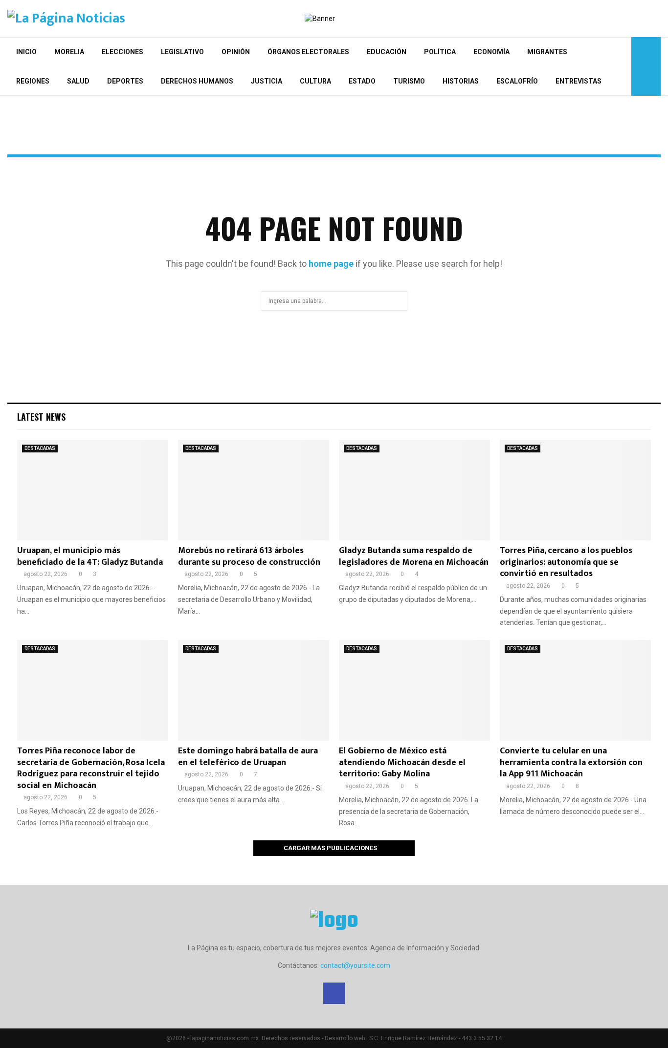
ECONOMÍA (491, 52)
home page (331, 263)
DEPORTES (125, 81)
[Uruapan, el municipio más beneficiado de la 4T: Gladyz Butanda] (92, 490)
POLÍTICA (440, 52)
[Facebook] (621, 66)
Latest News (41, 416)
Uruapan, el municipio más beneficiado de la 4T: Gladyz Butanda (90, 556)
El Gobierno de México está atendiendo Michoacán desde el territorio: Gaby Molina (402, 762)
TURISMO (409, 81)
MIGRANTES (547, 52)
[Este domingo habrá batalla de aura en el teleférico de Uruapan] (253, 690)
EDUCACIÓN (386, 52)
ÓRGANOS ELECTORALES (308, 52)
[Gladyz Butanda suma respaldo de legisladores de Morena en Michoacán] (414, 490)
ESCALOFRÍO (517, 81)
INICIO (26, 52)
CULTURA (315, 81)
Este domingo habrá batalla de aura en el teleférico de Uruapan (248, 757)
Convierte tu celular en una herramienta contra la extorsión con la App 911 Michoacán (571, 762)
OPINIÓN (236, 52)
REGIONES (32, 81)
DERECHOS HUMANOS (197, 81)
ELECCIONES (122, 52)
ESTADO (362, 81)
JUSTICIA (266, 81)
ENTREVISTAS (578, 81)
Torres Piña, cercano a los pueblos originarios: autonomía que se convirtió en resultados (566, 562)
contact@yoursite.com (355, 965)
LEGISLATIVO (182, 52)
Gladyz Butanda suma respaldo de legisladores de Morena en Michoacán (414, 556)
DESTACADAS (39, 448)
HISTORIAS (461, 81)
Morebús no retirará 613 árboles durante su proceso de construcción (249, 556)
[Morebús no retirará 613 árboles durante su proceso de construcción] (253, 490)
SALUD (78, 81)
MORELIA (69, 52)
